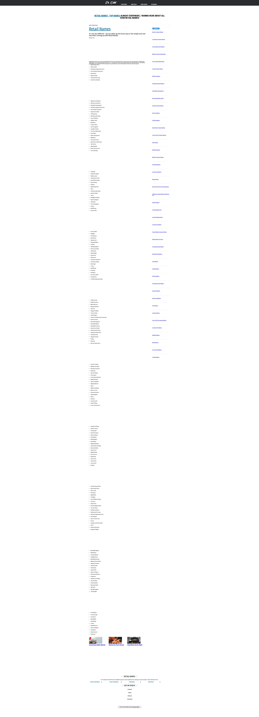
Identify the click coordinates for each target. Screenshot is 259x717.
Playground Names (156, 298)
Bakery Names (155, 179)
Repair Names (155, 342)
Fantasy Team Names (95, 682)
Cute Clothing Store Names (158, 46)
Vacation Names (156, 313)
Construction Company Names (159, 135)
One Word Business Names (158, 83)
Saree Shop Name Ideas (157, 217)
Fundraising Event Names (158, 283)
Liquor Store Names (156, 172)
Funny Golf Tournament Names (159, 320)
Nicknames (154, 4)
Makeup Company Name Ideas (159, 54)
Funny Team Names (114, 682)
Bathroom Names (156, 76)
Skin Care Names (156, 113)
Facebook (130, 689)
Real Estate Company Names (158, 127)
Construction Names (157, 327)
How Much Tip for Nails (134, 645)
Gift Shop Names (156, 120)
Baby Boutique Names (157, 254)
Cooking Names (155, 357)
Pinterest (130, 695)
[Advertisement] (117, 50)
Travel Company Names (157, 69)
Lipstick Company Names (157, 105)
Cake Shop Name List (156, 210)
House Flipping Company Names (159, 232)
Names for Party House (116, 645)
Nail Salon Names (156, 150)
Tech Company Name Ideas (158, 61)
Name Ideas (95, 25)
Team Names (132, 682)
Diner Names (155, 142)
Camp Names (155, 261)
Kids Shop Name (155, 202)
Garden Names (155, 269)
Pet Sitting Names (156, 164)
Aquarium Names (156, 291)
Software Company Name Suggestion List (160, 194)
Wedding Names (156, 335)
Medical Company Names (158, 157)
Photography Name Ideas (157, 98)
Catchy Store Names (156, 224)
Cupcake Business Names (158, 246)
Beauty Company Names (157, 32)
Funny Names (144, 4)
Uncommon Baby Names (97, 645)
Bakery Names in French (157, 239)
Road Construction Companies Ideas (160, 186)
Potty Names (155, 305)
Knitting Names (155, 276)
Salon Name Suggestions (158, 91)
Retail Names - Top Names (107, 15)
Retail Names (100, 28)
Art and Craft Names (156, 350)
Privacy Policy (136, 707)
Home (90, 25)
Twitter (129, 692)
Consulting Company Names (158, 39)
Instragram (129, 699)
